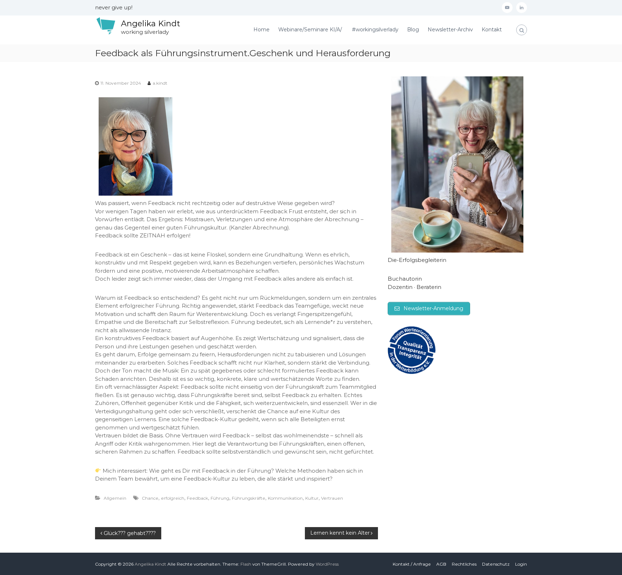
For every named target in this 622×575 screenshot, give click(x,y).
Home (261, 29)
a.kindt (160, 83)
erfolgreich (172, 498)
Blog (413, 29)
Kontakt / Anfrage (412, 564)
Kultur (312, 498)
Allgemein (115, 498)
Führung (220, 498)
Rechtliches (464, 564)
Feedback (197, 498)
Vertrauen (332, 498)
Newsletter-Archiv (450, 29)
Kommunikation (285, 498)
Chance (150, 498)
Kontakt (492, 29)
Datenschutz (496, 564)
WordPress (327, 564)
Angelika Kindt (150, 23)
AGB (441, 564)
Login (521, 564)
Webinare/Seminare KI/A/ (310, 29)
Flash (245, 564)
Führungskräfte (248, 498)
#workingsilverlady (375, 29)
